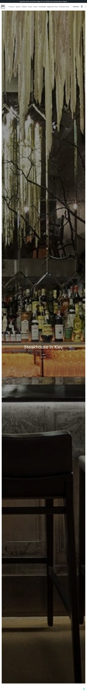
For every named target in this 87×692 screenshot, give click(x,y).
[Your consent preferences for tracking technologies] (84, 689)
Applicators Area (52, 7)
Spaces (18, 7)
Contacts (76, 6)
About (36, 7)
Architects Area (64, 7)
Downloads (42, 7)
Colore (30, 7)
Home (32, 341)
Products (12, 7)
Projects (24, 7)
